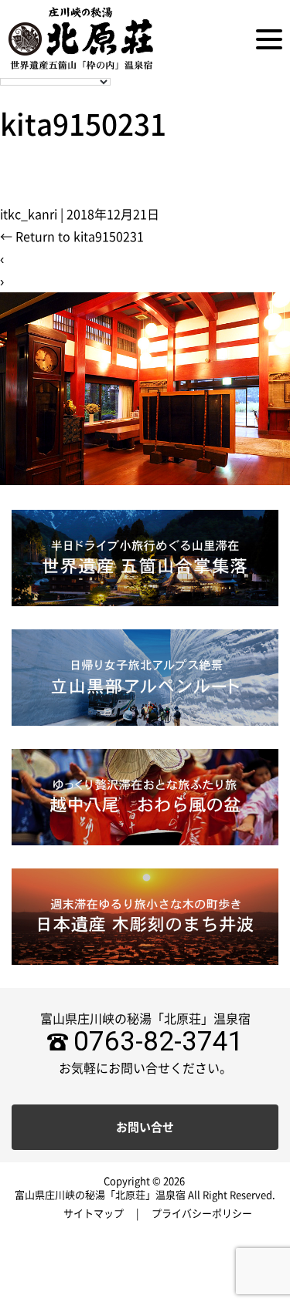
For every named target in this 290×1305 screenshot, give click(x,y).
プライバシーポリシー (202, 1214)
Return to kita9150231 (72, 237)
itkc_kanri (28, 214)
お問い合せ (145, 1127)
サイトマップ (93, 1214)
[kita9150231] (145, 388)
